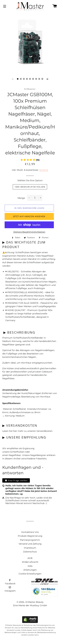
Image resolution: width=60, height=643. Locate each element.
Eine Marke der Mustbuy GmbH (30, 605)
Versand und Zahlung (30, 543)
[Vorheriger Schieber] (12, 79)
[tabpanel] (30, 42)
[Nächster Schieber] (47, 79)
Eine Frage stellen (17, 480)
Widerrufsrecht (30, 562)
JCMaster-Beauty (34, 602)
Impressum (30, 547)
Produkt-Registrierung (30, 536)
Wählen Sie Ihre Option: (30, 180)
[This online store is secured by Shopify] (30, 622)
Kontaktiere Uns (30, 532)
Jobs (30, 566)
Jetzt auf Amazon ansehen (29, 216)
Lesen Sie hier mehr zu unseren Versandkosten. (27, 431)
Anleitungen (30, 569)
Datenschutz (30, 551)
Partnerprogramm (30, 540)
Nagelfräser (15, 455)
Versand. (43, 170)
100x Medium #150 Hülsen (30, 186)
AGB (30, 558)
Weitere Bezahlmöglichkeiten (29, 232)
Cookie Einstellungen (30, 573)
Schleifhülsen (17, 451)
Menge (21, 198)
